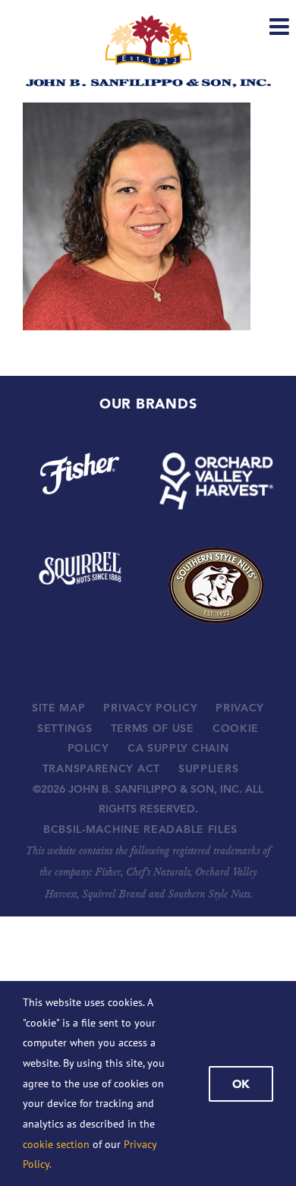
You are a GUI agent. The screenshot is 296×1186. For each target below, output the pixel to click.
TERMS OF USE (152, 728)
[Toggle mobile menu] (280, 26)
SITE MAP (59, 707)
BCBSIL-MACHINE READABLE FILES (140, 829)
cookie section (56, 1144)
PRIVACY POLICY (150, 707)
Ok (241, 1084)
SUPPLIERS (208, 768)
